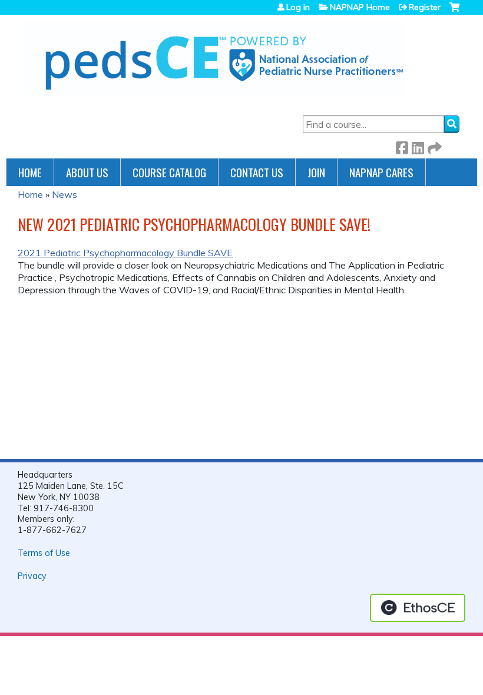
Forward (433, 146)
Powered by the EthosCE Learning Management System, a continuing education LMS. (417, 608)
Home (30, 172)
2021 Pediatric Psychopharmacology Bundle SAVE (125, 253)
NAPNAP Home (360, 7)
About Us (87, 172)
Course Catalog (169, 172)
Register (425, 7)
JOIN (316, 172)
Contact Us (256, 172)
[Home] (215, 59)
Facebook (402, 146)
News (64, 194)
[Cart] (454, 11)
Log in (298, 7)
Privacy (32, 576)
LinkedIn (418, 146)
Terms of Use (44, 553)
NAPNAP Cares (381, 172)
